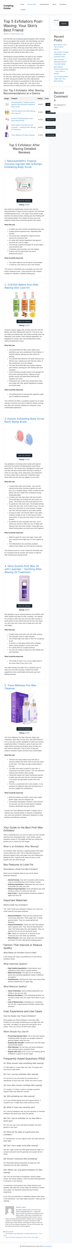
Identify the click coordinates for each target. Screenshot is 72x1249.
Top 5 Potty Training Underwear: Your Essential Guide (61, 54)
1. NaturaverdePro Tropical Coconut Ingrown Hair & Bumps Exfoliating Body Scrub (23, 164)
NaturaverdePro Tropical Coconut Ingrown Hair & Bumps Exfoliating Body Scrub (23, 104)
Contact (23, 9)
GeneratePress (47, 1246)
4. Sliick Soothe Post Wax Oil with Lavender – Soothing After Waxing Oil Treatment (23, 569)
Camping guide (44, 4)
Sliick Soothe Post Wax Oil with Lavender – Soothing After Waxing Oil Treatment (23, 127)
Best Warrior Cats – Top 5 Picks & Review (60, 47)
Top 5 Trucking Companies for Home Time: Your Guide (22, 1237)
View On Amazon (24, 201)
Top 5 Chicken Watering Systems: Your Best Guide (60, 62)
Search (56, 20)
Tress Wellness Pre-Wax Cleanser (23, 135)
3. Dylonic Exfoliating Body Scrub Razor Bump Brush (24, 420)
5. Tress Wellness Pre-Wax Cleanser (20, 687)
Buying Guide (32, 4)
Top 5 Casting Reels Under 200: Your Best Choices (61, 79)
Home (22, 4)
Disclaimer (63, 4)
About (54, 4)
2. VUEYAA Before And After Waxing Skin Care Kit (21, 286)
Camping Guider (8, 7)
